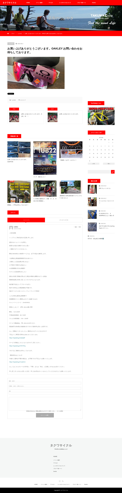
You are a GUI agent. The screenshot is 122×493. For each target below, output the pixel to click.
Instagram (59, 480)
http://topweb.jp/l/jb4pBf (17, 338)
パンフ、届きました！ (40, 177)
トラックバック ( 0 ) (63, 220)
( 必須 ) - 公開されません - (16, 386)
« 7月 (93, 163)
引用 (80, 227)
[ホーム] (8, 31)
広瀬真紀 (16, 226)
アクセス (51, 2)
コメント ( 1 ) (26, 220)
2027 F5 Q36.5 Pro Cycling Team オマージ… (106, 227)
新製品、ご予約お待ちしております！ (18, 205)
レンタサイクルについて (65, 2)
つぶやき (11, 43)
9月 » (109, 163)
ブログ (12, 33)
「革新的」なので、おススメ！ (68, 160)
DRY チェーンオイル (104, 188)
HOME (28, 2)
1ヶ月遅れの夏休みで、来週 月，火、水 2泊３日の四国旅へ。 (45, 200)
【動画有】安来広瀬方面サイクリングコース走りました (70, 197)
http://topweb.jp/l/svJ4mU (17, 362)
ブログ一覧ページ (81, 2)
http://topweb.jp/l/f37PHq (17, 346)
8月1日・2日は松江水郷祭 (95, 238)
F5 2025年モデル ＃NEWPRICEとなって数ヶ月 (106, 214)
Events (94, 2)
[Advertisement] (101, 69)
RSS (62, 480)
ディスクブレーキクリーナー (106, 202)
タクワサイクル (9, 3)
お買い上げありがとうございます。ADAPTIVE (17, 161)
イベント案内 (39, 2)
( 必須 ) (12, 380)
